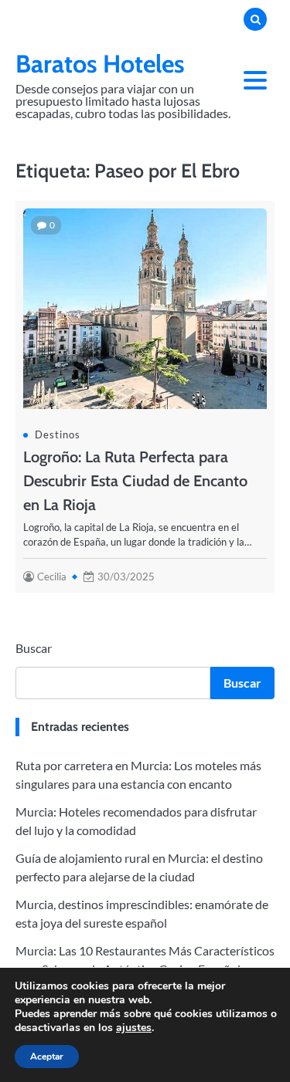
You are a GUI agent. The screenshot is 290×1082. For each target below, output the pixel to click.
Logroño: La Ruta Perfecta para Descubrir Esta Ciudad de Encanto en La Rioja (135, 481)
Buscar (33, 648)
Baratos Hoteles (100, 64)
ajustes (134, 1028)
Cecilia (52, 576)
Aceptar (46, 1056)
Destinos (57, 434)
